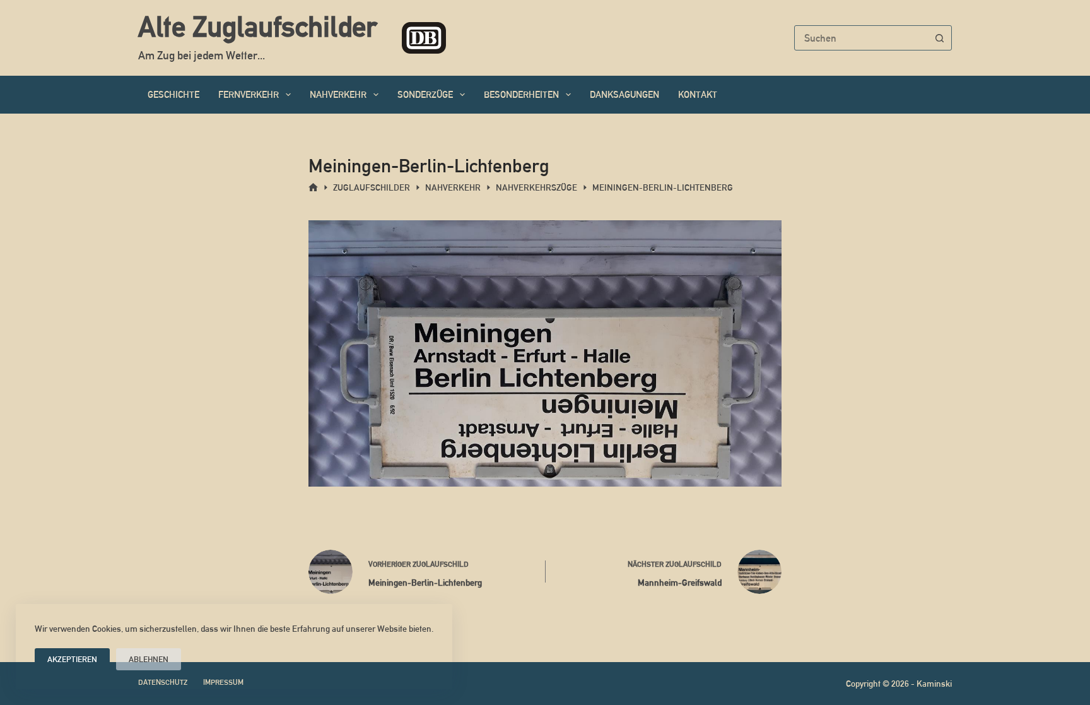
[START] (313, 188)
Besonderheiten (521, 94)
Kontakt (697, 94)
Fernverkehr (248, 94)
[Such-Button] (939, 38)
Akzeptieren (72, 659)
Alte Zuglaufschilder (257, 26)
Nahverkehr (338, 94)
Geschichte (173, 94)
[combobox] (861, 37)
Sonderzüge (425, 94)
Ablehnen (148, 659)
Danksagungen (624, 94)
